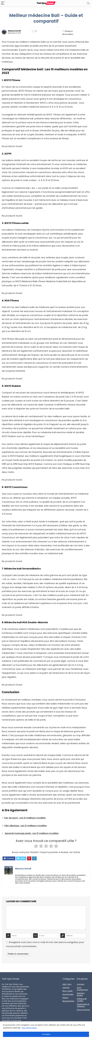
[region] (46, 1030)
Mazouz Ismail (14, 31)
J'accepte (46, 1034)
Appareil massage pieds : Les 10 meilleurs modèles (32, 833)
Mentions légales (81, 994)
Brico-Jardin (68, 991)
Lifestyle (66, 987)
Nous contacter (83, 1010)
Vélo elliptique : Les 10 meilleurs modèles (25, 825)
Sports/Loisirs (68, 994)
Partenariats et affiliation (83, 1005)
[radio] (36, 846)
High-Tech (67, 984)
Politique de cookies (82, 999)
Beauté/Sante (68, 1001)
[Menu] (3, 3)
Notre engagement (82, 988)
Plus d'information (29, 1028)
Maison (65, 998)
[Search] (88, 3)
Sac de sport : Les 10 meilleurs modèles (25, 817)
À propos (80, 984)
